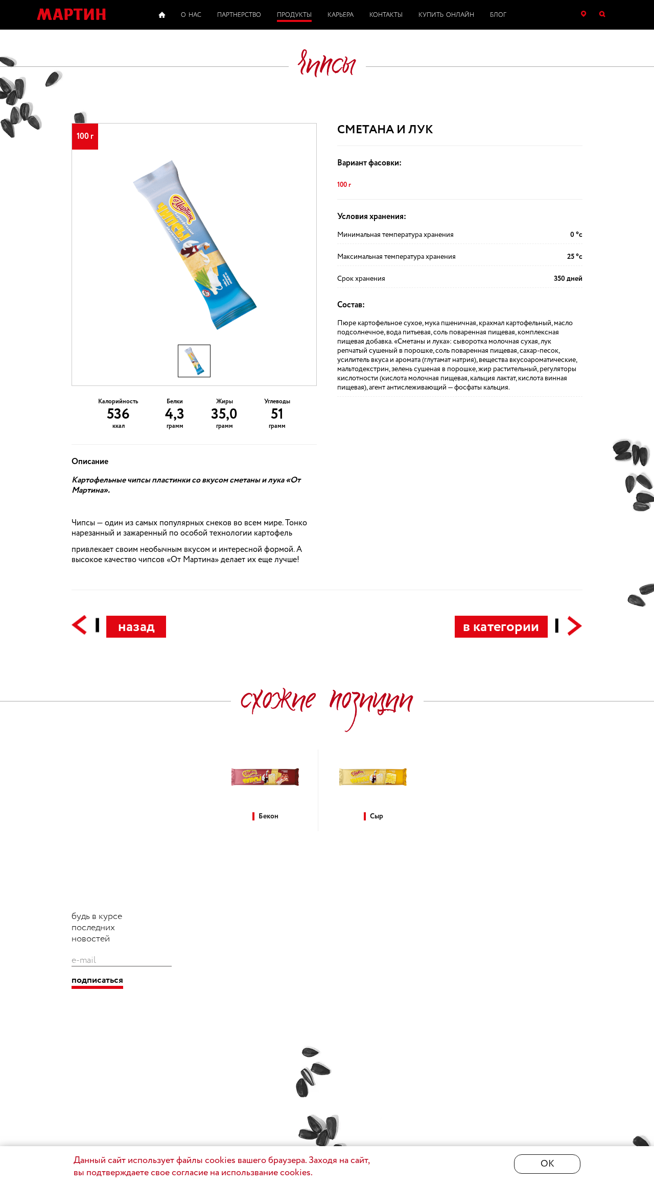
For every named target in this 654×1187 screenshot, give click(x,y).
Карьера (341, 15)
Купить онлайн (446, 15)
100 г (344, 185)
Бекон (268, 816)
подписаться (97, 981)
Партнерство (239, 15)
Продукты (294, 15)
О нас (191, 15)
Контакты (386, 15)
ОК (547, 1164)
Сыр (376, 816)
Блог (498, 15)
